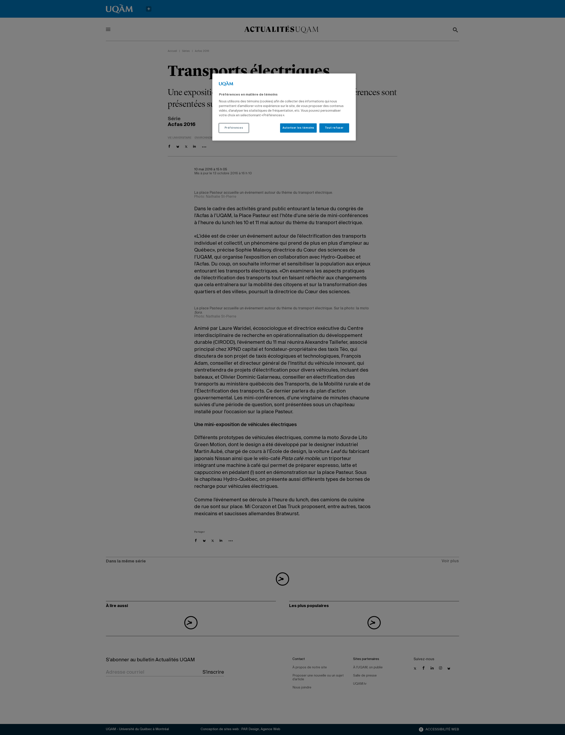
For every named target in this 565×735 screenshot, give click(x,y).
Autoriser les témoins (298, 128)
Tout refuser (334, 128)
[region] (284, 107)
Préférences (234, 128)
